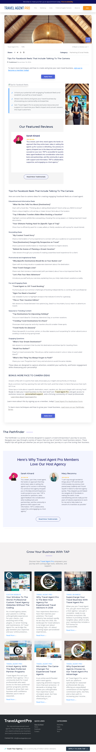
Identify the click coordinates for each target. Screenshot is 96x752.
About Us (77, 8)
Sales (58, 727)
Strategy (59, 729)
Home (36, 727)
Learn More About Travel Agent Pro (24, 397)
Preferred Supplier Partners (63, 8)
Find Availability (67, 2)
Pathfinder (37, 729)
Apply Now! (48, 76)
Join (87, 8)
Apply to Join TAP (77, 749)
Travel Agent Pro (13, 47)
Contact (36, 731)
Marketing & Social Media (79, 52)
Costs (50, 8)
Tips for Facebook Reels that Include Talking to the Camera (38, 58)
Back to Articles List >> (81, 47)
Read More (11, 635)
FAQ (35, 8)
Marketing (43, 8)
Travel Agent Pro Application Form (68, 401)
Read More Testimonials (36, 177)
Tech (58, 731)
